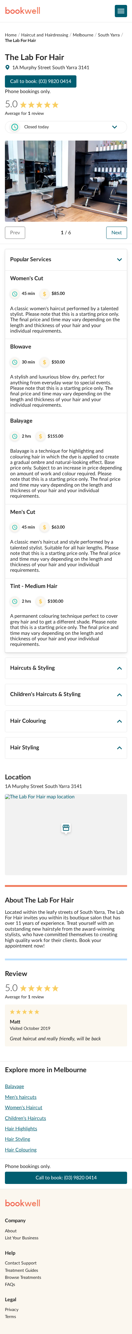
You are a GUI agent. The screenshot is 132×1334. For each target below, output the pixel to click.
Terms (10, 1317)
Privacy (11, 1310)
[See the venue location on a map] (66, 834)
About (11, 1231)
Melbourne (83, 35)
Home (11, 35)
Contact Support (21, 1263)
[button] (66, 304)
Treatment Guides (21, 1270)
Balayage (14, 1086)
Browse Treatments (23, 1278)
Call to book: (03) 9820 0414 (40, 81)
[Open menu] (121, 11)
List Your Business (21, 1238)
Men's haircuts (21, 1097)
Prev (15, 232)
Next (116, 232)
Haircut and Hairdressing (44, 35)
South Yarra (109, 35)
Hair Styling (17, 1139)
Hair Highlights (21, 1128)
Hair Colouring (21, 1149)
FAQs (10, 1285)
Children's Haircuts (25, 1118)
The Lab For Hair (20, 41)
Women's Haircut (23, 1107)
